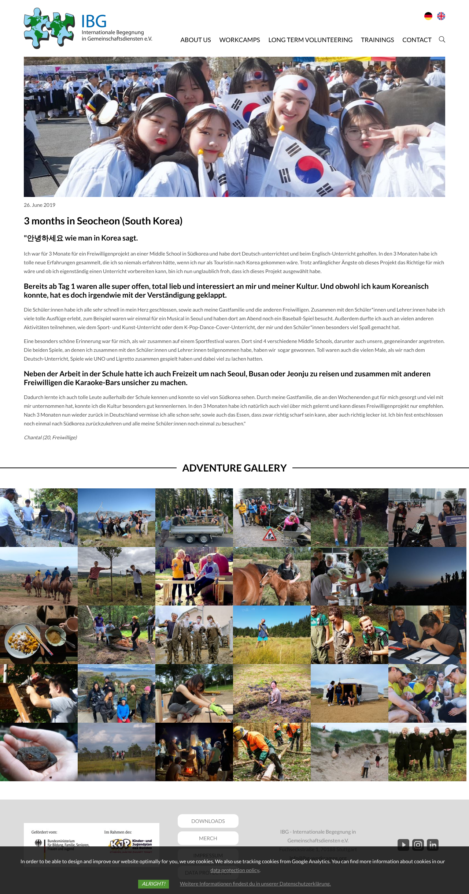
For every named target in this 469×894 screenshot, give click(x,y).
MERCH (208, 838)
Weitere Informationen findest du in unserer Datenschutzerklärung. (255, 883)
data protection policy (234, 870)
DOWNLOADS (208, 821)
